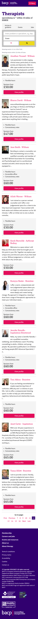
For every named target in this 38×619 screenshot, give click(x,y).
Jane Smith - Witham (19, 147)
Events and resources (10, 540)
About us (5, 543)
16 (20, 521)
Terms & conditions (8, 551)
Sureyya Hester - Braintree (22, 281)
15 (16, 521)
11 (30, 518)
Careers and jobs (8, 536)
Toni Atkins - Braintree (20, 379)
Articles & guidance (8, 27)
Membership (7, 533)
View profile (19, 92)
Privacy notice (6, 555)
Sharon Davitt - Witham (20, 100)
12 (33, 518)
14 (12, 521)
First (5, 518)
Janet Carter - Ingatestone (21, 424)
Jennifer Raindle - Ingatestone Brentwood (20, 331)
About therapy (7, 546)
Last (29, 521)
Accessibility (6, 558)
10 (26, 518)
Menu (33, 3)
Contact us (5, 565)
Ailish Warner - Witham (20, 196)
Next (24, 521)
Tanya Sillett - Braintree (20, 470)
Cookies (4, 561)
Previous (12, 518)
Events (20, 28)
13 (8, 521)
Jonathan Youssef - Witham (22, 56)
